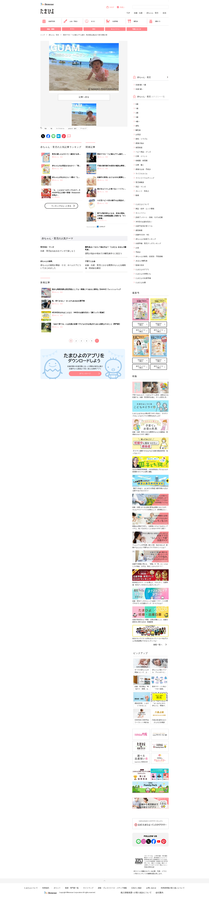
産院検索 (139, 230)
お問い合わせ (151, 888)
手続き (138, 252)
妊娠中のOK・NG (142, 234)
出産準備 (115, 21)
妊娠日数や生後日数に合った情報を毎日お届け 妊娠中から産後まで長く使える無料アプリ (85, 367)
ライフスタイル (60, 128)
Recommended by (92, 227)
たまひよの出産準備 (143, 278)
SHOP (111, 7)
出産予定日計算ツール (144, 226)
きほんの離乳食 (141, 261)
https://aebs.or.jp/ (149, 867)
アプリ (72, 29)
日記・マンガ (141, 186)
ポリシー (57, 888)
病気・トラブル (141, 139)
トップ (42, 35)
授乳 (137, 126)
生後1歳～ (139, 89)
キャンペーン (115, 29)
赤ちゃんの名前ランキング (146, 239)
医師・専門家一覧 (72, 888)
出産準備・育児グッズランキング (148, 243)
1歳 (51, 128)
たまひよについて (142, 204)
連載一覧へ (157, 644)
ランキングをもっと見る (61, 206)
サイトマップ (88, 888)
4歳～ (138, 121)
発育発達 (139, 147)
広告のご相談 (136, 888)
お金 (137, 248)
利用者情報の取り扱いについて (173, 888)
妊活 (164, 13)
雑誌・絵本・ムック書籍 (145, 208)
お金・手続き (74, 21)
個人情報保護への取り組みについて (136, 892)
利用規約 (45, 888)
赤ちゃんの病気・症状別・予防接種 (149, 256)
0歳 (45, 128)
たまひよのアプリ (142, 269)
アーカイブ (83, 128)
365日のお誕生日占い (144, 221)
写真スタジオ (136, 29)
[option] (84, 67)
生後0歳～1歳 (141, 85)
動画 (137, 195)
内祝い (122, 7)
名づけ (93, 21)
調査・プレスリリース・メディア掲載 (112, 888)
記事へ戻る (84, 97)
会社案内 (159, 892)
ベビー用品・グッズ (143, 152)
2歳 (137, 113)
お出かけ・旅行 (72, 128)
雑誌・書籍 (50, 29)
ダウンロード (85, 373)
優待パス (157, 21)
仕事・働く (140, 165)
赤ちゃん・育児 (152, 13)
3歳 (137, 117)
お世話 (138, 134)
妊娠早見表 (51, 21)
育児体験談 (140, 182)
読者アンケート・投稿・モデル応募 (149, 217)
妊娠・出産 (138, 13)
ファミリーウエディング (145, 178)
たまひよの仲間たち (143, 274)
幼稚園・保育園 (141, 160)
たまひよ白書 (141, 282)
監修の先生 (140, 265)
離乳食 (136, 21)
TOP (128, 13)
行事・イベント (141, 156)
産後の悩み (140, 143)
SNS (93, 29)
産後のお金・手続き (143, 169)
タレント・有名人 (142, 191)
